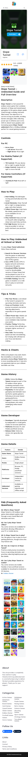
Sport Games (18, 715)
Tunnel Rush (6, 81)
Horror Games (7, 720)
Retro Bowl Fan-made (21, 645)
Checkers (13, 597)
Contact (5, 744)
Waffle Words (14, 604)
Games (4, 718)
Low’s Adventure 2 (6, 653)
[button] (24, 8)
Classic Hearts (21, 618)
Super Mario (7, 625)
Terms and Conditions (9, 749)
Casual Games (7, 708)
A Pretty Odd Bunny (20, 604)
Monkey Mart (14, 590)
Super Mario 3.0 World (7, 617)
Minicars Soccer (14, 618)
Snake (7, 633)
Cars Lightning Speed (6, 604)
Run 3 (6, 74)
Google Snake (7, 583)
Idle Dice (14, 611)
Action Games (7, 697)
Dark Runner (7, 611)
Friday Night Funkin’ (7, 597)
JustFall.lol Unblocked (21, 639)
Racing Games (19, 704)
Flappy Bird (21, 625)
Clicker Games (7, 711)
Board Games (7, 704)
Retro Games (18, 706)
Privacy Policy (7, 746)
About (4, 742)
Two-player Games (18, 720)
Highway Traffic (14, 633)
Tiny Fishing (21, 590)
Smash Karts (14, 583)
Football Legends (21, 611)
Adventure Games (5, 700)
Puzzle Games (19, 701)
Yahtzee (20, 598)
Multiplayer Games (18, 698)
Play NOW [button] (12, 34)
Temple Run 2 (21, 73)
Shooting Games (17, 711)
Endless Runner (8, 573)
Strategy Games (20, 717)
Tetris (14, 647)
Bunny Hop (14, 625)
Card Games (6, 706)
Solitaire (7, 647)
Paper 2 (14, 654)
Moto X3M (21, 583)
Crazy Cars (14, 640)
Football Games (7, 715)
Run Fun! (14, 74)
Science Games (19, 708)
